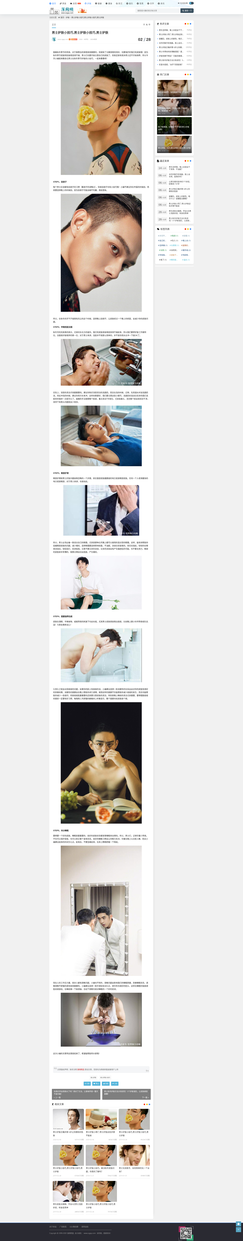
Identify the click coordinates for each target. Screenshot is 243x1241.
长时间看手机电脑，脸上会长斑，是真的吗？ (172, 43)
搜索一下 (188, 11)
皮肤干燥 (175, 255)
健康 (100, 3)
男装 (64, 3)
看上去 (187, 240)
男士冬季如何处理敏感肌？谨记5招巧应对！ (172, 51)
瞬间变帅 (175, 260)
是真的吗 (187, 245)
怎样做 (163, 245)
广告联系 (63, 1226)
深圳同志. (70, 1233)
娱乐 (131, 3)
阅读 (106, 1084)
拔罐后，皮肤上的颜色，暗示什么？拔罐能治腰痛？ (172, 38)
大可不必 (163, 235)
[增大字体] (150, 24)
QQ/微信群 (74, 1226)
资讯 (162, 3)
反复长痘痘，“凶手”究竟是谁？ (171, 64)
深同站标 (84, 1226)
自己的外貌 (163, 240)
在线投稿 (184, 3)
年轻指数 (163, 255)
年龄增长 (187, 255)
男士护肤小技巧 (105, 1077)
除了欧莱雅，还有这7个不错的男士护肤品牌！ (173, 128)
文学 (152, 3)
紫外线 (187, 250)
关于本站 (52, 1226)
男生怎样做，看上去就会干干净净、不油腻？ (172, 30)
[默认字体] (147, 24)
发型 (75, 3)
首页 (54, 3)
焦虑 (175, 235)
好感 (187, 235)
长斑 (163, 250)
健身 (110, 3)
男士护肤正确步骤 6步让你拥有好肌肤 (172, 47)
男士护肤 (93, 1077)
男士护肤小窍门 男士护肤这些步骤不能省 (172, 34)
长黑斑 (175, 245)
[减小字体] (144, 24)
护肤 (89, 3)
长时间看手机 (175, 250)
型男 (141, 3)
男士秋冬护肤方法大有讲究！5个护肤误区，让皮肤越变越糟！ (172, 60)
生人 (175, 240)
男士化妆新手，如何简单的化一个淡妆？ (174, 92)
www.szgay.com (67, 39)
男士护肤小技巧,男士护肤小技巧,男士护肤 (87, 17)
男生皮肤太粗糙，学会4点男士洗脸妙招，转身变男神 (172, 109)
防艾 (120, 3)
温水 (187, 260)
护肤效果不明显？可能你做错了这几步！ (172, 56)
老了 (163, 260)
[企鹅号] (238, 1224)
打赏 (87, 1084)
